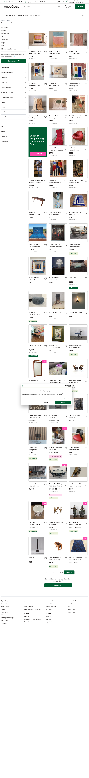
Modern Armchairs (28, 622)
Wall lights (4, 623)
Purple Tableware (50, 622)
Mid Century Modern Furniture (32, 619)
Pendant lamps (5, 604)
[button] (75, 2)
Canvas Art (49, 604)
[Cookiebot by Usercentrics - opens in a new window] (66, 386)
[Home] (11, 7)
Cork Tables (49, 609)
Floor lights (4, 620)
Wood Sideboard (72, 604)
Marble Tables (72, 612)
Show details (66, 398)
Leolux (25, 604)
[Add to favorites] (45, 52)
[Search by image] (59, 7)
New (8, 20)
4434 (61, 572)
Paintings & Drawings (7, 617)
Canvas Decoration (51, 606)
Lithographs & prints (7, 615)
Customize (46, 402)
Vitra (69, 606)
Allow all (63, 402)
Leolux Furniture (28, 606)
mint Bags (48, 619)
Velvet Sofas (71, 609)
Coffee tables (5, 606)
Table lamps (4, 612)
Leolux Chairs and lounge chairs (32, 609)
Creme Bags (49, 616)
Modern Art (26, 616)
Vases (3, 609)
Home (3, 20)
